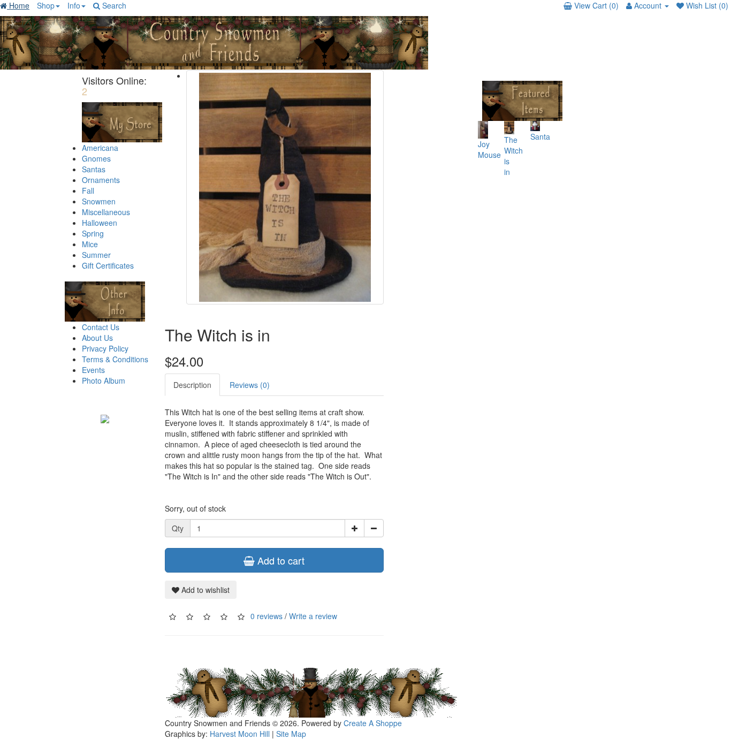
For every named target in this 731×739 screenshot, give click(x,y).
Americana (100, 147)
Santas (93, 169)
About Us (97, 337)
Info (73, 5)
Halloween (99, 222)
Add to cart (279, 560)
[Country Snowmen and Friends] (105, 418)
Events (93, 369)
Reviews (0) (250, 384)
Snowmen (99, 201)
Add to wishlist (204, 589)
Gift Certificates (108, 265)
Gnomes (96, 158)
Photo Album (103, 380)
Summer (96, 254)
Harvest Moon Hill (240, 733)
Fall (88, 190)
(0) (596, 5)
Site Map (291, 733)
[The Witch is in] (285, 187)
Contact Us (100, 327)
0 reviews (266, 616)
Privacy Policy (105, 348)
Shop (46, 5)
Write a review (313, 616)
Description (192, 384)
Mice (90, 244)
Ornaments (101, 179)
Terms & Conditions (115, 359)
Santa (540, 136)
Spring (93, 233)
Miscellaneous (106, 212)
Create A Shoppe (373, 723)
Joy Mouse (489, 149)
